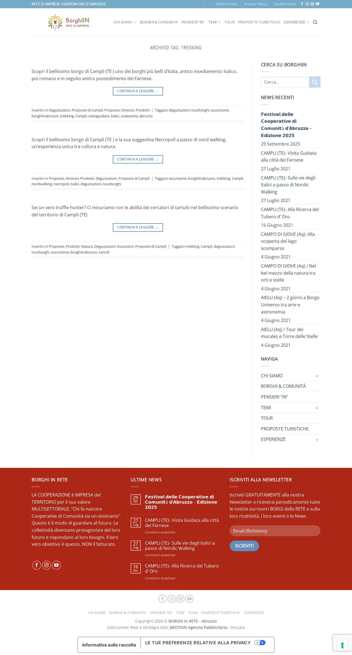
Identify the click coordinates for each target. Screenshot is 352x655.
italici (115, 115)
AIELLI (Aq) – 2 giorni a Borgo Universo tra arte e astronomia (290, 304)
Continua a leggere (137, 91)
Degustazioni (59, 110)
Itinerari (127, 110)
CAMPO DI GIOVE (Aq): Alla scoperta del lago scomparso (288, 241)
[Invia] (314, 82)
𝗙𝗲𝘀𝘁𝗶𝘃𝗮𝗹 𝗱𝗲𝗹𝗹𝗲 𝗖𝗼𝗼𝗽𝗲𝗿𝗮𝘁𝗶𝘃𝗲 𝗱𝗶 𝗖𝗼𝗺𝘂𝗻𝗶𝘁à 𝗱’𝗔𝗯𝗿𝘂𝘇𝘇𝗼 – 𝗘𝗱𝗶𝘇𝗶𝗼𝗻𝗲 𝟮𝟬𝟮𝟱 (286, 124)
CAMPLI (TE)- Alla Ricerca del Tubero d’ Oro (290, 213)
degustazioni (179, 110)
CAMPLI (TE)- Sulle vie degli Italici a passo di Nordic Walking (288, 185)
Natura (87, 246)
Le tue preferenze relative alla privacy (198, 642)
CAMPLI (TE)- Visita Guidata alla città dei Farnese (289, 156)
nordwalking (42, 183)
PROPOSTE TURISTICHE (259, 22)
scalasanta (129, 115)
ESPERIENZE (295, 22)
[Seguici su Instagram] (307, 4)
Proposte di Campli (87, 110)
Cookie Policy (284, 4)
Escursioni (125, 246)
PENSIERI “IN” (193, 22)
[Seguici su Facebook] (302, 4)
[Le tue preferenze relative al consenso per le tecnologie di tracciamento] (342, 645)
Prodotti (143, 110)
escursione (220, 110)
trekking (67, 115)
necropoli (61, 183)
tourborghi (200, 110)
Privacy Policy (255, 4)
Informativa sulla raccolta (109, 645)
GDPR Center (227, 4)
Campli (81, 115)
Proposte (112, 110)
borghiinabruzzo (45, 115)
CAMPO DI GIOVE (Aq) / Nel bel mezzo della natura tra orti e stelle (288, 273)
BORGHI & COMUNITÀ (159, 22)
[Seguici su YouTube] (317, 4)
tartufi (104, 252)
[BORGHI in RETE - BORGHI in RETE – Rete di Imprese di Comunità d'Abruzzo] (68, 22)
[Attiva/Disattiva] (317, 375)
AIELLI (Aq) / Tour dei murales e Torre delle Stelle (289, 333)
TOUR (229, 22)
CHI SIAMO (123, 22)
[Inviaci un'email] (312, 4)
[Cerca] (315, 22)
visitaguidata (98, 115)
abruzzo (146, 115)
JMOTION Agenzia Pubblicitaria (198, 627)
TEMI (212, 22)
